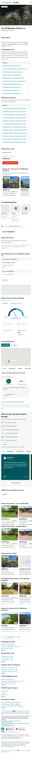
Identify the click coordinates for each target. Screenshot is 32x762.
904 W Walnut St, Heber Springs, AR (12, 93)
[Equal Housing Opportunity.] (18, 750)
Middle (20, 368)
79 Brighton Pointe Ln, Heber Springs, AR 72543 (15, 130)
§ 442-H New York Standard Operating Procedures (11, 720)
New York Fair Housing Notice (7, 722)
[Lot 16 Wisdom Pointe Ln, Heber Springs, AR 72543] (9, 618)
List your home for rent (10, 162)
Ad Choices (10, 737)
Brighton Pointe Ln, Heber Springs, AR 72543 (14, 139)
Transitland (20, 711)
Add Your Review (16, 483)
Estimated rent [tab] (6, 152)
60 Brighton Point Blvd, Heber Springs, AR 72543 (15, 142)
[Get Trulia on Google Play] (20, 728)
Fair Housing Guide (20, 734)
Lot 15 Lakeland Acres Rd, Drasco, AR (12, 84)
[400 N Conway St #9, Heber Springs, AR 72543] (11, 182)
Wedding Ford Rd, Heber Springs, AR (12, 75)
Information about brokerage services (11, 723)
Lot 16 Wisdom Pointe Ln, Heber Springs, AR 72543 (16, 114)
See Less (5, 280)
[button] (30, 2)
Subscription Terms (23, 735)
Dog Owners (19, 451)
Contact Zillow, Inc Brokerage (7, 725)
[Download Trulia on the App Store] (9, 728)
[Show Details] (29, 66)
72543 (23, 245)
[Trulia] (2, 728)
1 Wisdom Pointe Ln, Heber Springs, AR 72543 (14, 127)
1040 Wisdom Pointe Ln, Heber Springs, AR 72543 (15, 117)
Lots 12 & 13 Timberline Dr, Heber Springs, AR (14, 81)
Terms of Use (16, 735)
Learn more (13, 446)
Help (29, 735)
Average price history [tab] (16, 303)
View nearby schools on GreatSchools (13, 402)
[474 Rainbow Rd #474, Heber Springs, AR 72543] (9, 512)
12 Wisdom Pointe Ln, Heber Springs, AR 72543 (15, 111)
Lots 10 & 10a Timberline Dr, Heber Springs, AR (14, 69)
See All (5, 444)
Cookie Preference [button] (16, 737)
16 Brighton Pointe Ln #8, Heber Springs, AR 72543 (16, 133)
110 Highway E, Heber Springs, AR (11, 87)
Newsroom (3, 735)
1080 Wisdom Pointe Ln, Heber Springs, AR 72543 (15, 120)
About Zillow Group (12, 734)
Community (10, 451)
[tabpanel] (16, 176)
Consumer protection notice (23, 723)
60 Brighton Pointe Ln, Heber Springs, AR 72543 (15, 136)
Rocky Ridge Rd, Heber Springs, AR (11, 65)
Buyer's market (16, 318)
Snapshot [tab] (5, 303)
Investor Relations (9, 735)
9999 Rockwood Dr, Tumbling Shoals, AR (13, 78)
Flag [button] (26, 476)
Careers (26, 734)
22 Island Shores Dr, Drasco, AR (10, 90)
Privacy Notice (4, 737)
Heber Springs (11, 637)
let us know (12, 746)
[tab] (5, 345)
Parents (28, 451)
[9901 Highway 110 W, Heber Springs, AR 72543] (9, 588)
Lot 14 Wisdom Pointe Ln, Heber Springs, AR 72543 (16, 108)
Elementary (12, 368)
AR (5, 637)
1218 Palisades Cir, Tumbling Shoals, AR (12, 72)
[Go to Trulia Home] (16, 2)
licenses (11, 717)
